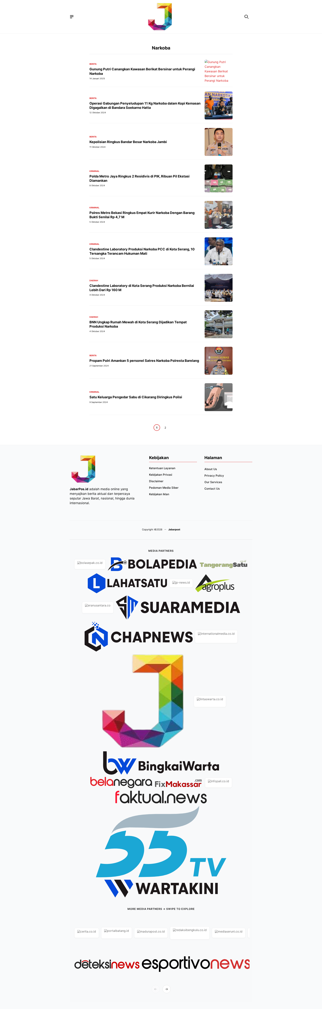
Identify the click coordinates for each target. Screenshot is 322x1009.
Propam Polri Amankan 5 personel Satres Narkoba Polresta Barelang (144, 361)
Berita (93, 64)
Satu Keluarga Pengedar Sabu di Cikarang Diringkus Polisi (135, 397)
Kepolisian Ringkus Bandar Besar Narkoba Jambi (128, 142)
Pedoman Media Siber (164, 487)
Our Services (213, 482)
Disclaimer (156, 481)
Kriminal (94, 171)
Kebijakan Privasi (160, 474)
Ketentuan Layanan (162, 468)
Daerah (93, 281)
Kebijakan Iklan (159, 494)
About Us (210, 469)
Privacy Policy (214, 475)
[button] (246, 16)
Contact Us (212, 488)
